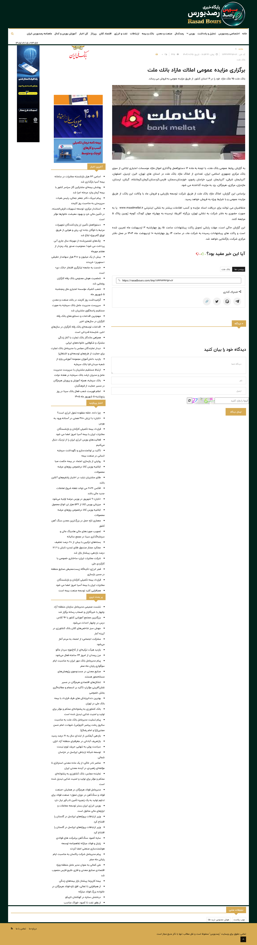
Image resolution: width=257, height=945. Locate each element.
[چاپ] (156, 54)
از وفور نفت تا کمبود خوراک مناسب (82, 902)
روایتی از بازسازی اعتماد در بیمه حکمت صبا (78, 461)
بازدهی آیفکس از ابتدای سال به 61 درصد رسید (76, 735)
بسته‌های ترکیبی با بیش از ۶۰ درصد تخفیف (78, 542)
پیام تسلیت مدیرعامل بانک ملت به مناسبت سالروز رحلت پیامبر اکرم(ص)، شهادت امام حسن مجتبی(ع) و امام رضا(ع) (79, 725)
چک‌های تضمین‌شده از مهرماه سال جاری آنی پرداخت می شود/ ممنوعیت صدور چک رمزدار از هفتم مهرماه (79, 246)
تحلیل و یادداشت (207, 33)
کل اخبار (83, 33)
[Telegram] (237, 301)
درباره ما (33, 928)
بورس (191, 33)
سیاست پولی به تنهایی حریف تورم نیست (79, 746)
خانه (244, 33)
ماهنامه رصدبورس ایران (39, 33)
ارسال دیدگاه (235, 412)
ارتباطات (134, 33)
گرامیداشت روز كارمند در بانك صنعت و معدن (76, 300)
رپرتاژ (94, 33)
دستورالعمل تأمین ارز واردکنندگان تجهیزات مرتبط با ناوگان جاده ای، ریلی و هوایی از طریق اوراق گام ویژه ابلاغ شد (80, 230)
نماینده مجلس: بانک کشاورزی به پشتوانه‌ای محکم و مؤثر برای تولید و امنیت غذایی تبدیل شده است (78, 778)
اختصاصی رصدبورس (229, 33)
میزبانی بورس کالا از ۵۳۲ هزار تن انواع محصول (76, 504)
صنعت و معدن (164, 33)
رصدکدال (179, 33)
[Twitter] (217, 301)
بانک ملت (225, 269)
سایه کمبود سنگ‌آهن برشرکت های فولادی (78, 838)
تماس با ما (21, 928)
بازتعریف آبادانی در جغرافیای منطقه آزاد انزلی (77, 741)
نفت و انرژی (120, 33)
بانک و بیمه (148, 33)
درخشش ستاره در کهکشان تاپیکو (83, 897)
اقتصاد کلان (105, 33)
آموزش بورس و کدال (66, 33)
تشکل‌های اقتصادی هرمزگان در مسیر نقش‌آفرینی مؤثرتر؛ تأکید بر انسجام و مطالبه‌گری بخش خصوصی (79, 687)
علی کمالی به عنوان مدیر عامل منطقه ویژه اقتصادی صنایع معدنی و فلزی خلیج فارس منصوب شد (78, 870)
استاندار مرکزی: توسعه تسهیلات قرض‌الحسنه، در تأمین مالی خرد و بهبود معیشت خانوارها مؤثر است (78, 214)
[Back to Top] (243, 939)
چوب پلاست (239, 919)
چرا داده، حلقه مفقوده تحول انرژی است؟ (79, 412)
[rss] (12, 928)
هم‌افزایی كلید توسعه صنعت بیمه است (80, 590)
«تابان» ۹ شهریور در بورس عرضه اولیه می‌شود (76, 499)
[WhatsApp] (227, 301)
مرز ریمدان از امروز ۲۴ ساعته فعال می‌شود (78, 655)
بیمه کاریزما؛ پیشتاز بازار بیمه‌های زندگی (80, 881)
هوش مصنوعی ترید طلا (218, 919)
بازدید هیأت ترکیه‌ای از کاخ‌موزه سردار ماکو (78, 649)
